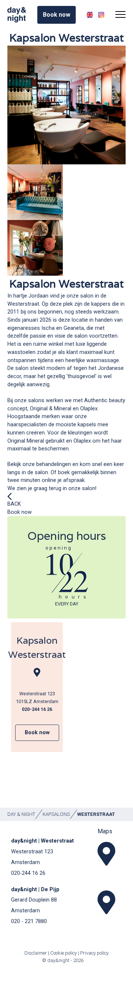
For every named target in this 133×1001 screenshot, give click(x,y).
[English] (90, 15)
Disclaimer (36, 953)
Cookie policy (63, 953)
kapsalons (56, 814)
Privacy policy (94, 953)
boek (64, 472)
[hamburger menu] (120, 15)
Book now (19, 512)
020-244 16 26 (28, 873)
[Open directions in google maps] (105, 854)
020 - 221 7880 (29, 921)
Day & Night (21, 814)
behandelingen (53, 464)
